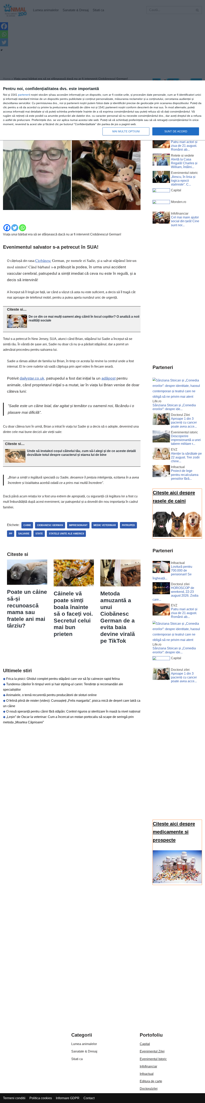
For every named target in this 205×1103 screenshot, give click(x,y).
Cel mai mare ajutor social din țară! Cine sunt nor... (185, 221)
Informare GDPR (67, 1098)
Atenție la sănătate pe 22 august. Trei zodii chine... (186, 457)
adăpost (108, 378)
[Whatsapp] (22, 227)
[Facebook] (6, 227)
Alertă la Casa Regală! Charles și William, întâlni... (184, 163)
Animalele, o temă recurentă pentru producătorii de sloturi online (51, 695)
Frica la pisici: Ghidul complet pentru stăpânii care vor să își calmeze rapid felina (63, 678)
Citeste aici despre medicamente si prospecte (174, 832)
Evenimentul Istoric (153, 1059)
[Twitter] (14, 227)
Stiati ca (77, 1059)
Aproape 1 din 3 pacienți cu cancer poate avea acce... (184, 422)
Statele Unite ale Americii (66, 533)
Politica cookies (40, 1098)
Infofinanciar (148, 1066)
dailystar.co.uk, (32, 378)
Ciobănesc (43, 260)
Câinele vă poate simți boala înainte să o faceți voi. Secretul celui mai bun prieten (73, 613)
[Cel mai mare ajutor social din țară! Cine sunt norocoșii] (161, 218)
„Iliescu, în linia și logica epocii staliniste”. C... (183, 180)
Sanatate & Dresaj (84, 1051)
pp (10, 533)
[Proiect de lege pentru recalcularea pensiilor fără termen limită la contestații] (161, 472)
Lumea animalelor (84, 1044)
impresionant (78, 525)
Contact (88, 1098)
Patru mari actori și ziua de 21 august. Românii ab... (184, 145)
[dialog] (102, 110)
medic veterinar (104, 525)
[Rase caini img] (177, 535)
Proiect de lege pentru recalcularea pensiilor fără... (184, 474)
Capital (145, 1044)
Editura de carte (151, 1081)
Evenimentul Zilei (152, 1051)
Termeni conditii (14, 1098)
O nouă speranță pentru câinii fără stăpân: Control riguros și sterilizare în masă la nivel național (73, 711)
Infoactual (147, 1074)
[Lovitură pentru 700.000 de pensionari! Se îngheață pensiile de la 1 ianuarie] (161, 568)
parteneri (23, 94)
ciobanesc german (50, 525)
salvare (23, 533)
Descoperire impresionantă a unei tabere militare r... (186, 439)
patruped (128, 525)
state (39, 533)
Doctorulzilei (149, 1088)
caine (27, 525)
